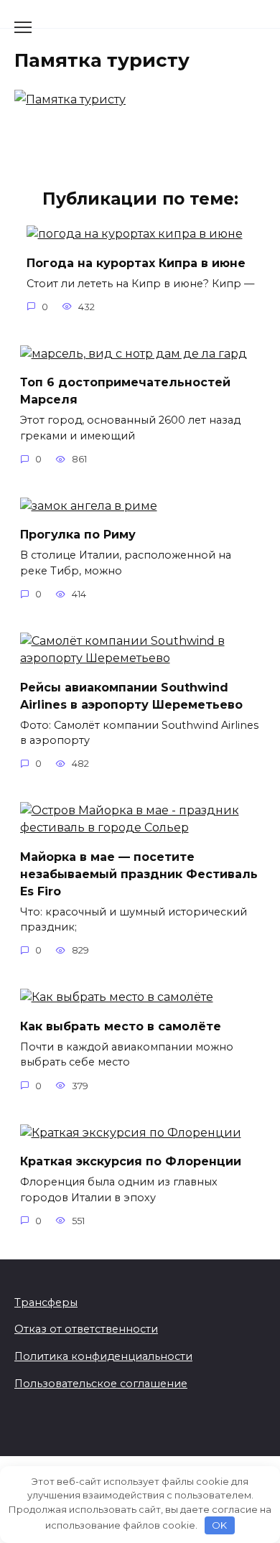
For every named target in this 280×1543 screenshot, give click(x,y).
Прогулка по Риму (78, 534)
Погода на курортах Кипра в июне (136, 262)
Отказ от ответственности (86, 1329)
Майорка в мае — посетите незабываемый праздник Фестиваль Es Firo (139, 873)
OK (219, 1525)
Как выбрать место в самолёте (120, 1025)
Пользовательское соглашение (100, 1383)
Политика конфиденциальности (103, 1356)
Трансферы (46, 1302)
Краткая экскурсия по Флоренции (130, 1161)
